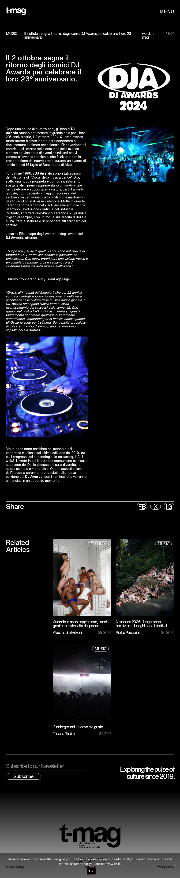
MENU (167, 11)
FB (142, 506)
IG (169, 506)
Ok (91, 871)
